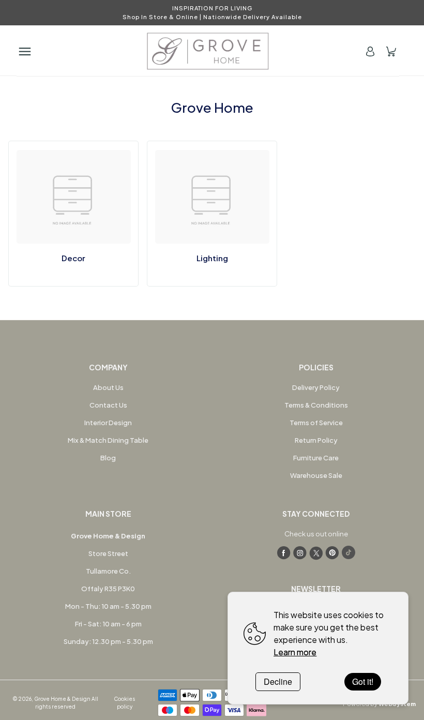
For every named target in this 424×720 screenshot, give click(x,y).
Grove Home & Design (62, 699)
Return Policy (316, 440)
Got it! (362, 681)
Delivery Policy (316, 387)
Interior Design (108, 422)
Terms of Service (316, 422)
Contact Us (108, 405)
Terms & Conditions (316, 405)
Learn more (295, 652)
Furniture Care (316, 458)
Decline (278, 681)
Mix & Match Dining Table (108, 440)
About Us (108, 387)
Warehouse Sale (316, 475)
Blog (108, 458)
